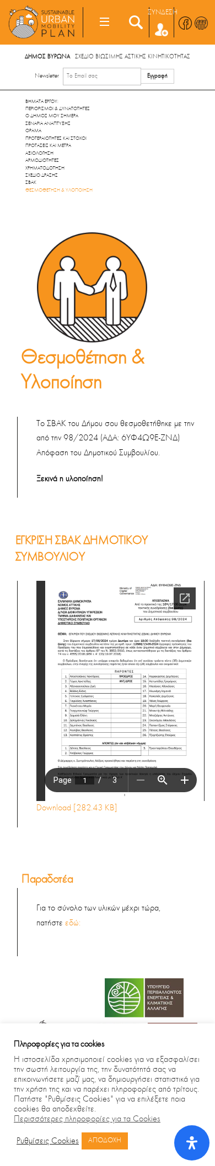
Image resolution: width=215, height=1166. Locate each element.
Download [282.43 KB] (76, 808)
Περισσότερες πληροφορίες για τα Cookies (87, 1119)
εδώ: (72, 923)
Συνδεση (163, 12)
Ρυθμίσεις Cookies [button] (48, 1141)
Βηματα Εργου (41, 101)
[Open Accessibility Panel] (191, 1142)
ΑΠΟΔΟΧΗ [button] (104, 1140)
